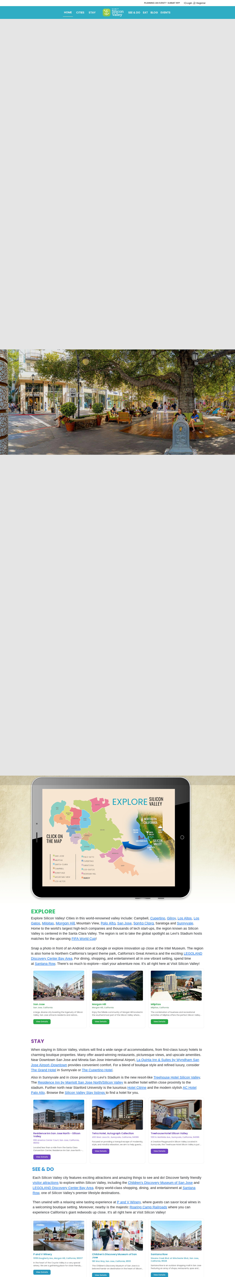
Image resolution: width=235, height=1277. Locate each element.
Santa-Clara (61, 864)
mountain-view (62, 877)
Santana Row (45, 964)
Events (165, 12)
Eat (145, 12)
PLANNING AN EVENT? (155, 2)
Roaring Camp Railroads (148, 1207)
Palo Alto (108, 923)
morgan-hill (89, 873)
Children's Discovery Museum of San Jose (160, 1183)
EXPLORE (130, 802)
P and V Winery (129, 1202)
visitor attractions (46, 1183)
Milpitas (59, 860)
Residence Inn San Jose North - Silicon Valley (56, 1135)
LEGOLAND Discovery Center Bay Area (63, 1188)
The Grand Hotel (43, 1070)
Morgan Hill (65, 923)
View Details (42, 1021)
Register (201, 3)
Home (68, 12)
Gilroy (171, 918)
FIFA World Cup (84, 938)
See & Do (134, 12)
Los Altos (185, 918)
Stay (92, 12)
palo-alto (88, 857)
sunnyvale (60, 873)
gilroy (86, 878)
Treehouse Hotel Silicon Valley (177, 1077)
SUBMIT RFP (174, 2)
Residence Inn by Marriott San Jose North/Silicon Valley (80, 1082)
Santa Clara (144, 923)
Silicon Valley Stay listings (85, 1092)
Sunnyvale (185, 923)
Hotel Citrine (136, 1087)
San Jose (124, 923)
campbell (59, 868)
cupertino (88, 861)
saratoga (88, 865)
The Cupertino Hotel (97, 1070)
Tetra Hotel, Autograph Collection (113, 1133)
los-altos (60, 881)
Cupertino (157, 918)
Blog (154, 12)
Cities (80, 12)
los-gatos (89, 869)
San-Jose (59, 856)
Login (189, 3)
